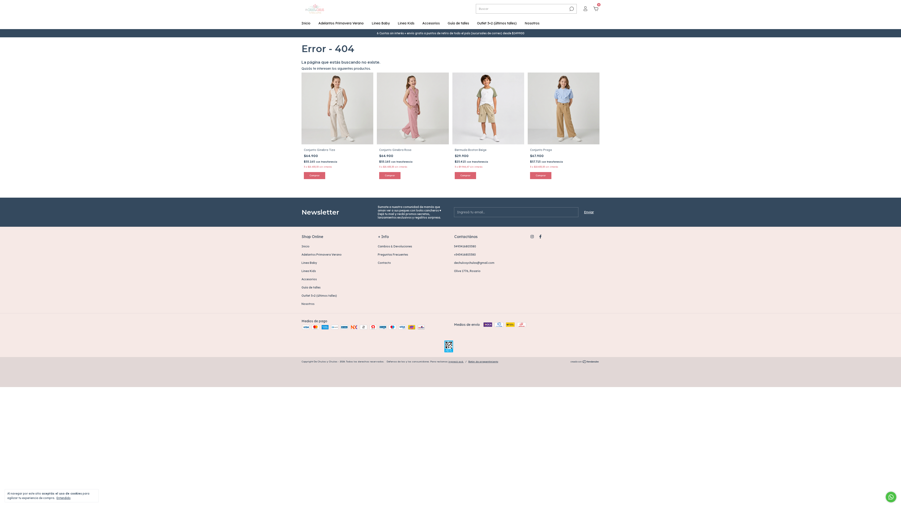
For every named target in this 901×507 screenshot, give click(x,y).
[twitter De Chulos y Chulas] (548, 236)
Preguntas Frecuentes (393, 254)
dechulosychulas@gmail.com (474, 263)
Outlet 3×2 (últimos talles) (497, 23)
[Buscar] (571, 9)
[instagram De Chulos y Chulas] (532, 236)
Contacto (384, 263)
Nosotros (532, 23)
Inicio (306, 23)
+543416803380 (465, 254)
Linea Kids (406, 23)
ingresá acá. (456, 361)
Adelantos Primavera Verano (341, 23)
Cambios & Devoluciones (395, 246)
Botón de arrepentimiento (483, 361)
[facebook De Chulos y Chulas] (540, 236)
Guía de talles (458, 23)
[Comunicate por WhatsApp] (891, 497)
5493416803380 (465, 246)
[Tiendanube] (584, 362)
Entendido (64, 498)
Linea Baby (381, 23)
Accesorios (431, 23)
